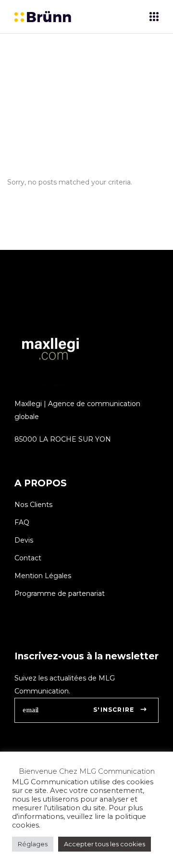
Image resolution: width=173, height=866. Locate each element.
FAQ (21, 522)
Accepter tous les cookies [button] (104, 844)
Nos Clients (33, 504)
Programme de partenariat (59, 593)
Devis (23, 540)
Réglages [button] (33, 844)
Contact (27, 558)
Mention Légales (42, 575)
